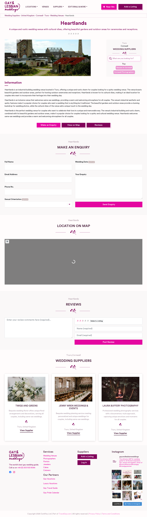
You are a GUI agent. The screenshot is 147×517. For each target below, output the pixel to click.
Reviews (98, 125)
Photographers (49, 459)
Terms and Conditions (111, 514)
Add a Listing (130, 7)
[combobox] (124, 58)
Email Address (11, 174)
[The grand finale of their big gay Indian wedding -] (116, 495)
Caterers (46, 470)
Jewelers (47, 464)
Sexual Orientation (16, 199)
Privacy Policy (94, 514)
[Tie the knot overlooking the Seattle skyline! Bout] (137, 495)
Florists (46, 461)
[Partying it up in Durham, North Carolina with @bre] (127, 495)
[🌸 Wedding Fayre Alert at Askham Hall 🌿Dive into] (127, 474)
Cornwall (39, 16)
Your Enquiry (80, 174)
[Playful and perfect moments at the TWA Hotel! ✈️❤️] (137, 474)
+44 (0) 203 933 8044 (26, 468)
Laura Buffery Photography (120, 406)
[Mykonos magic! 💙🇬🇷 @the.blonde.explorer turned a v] (116, 485)
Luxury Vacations (50, 483)
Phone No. (9, 187)
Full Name (9, 162)
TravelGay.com (65, 514)
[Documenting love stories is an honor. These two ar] (116, 474)
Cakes (45, 467)
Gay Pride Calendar (51, 493)
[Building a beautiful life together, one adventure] (137, 485)
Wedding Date (84, 162)
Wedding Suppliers (12, 16)
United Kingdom (28, 16)
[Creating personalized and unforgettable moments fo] (127, 485)
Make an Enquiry (48, 125)
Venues (45, 7)
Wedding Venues (57, 16)
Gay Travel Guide (50, 488)
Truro (109, 7)
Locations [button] (31, 7)
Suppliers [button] (57, 7)
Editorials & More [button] (77, 7)
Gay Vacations (49, 479)
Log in (84, 463)
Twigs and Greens (26, 406)
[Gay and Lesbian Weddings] (12, 6)
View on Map (73, 125)
